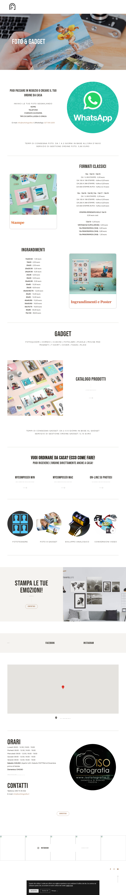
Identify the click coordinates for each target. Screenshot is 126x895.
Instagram (88, 643)
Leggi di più (69, 885)
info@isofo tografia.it (26, 123)
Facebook (50, 643)
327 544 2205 (49, 123)
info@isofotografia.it (21, 794)
